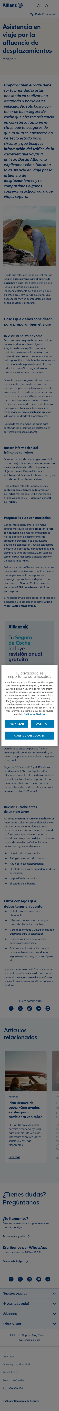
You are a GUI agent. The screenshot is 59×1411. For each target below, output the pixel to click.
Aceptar (42, 723)
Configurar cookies (29, 735)
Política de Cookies (34, 713)
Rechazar (17, 723)
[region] (29, 705)
